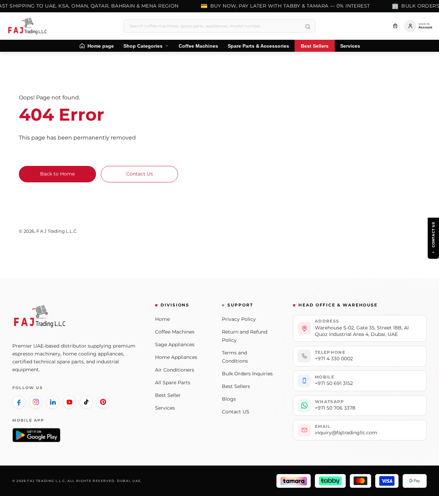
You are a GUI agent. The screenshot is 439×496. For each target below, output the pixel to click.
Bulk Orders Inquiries (247, 374)
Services (165, 408)
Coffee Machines (174, 332)
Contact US (235, 412)
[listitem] (18, 402)
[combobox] (219, 26)
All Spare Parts (172, 382)
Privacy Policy (239, 319)
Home (162, 319)
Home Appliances (176, 357)
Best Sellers (236, 386)
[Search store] (307, 27)
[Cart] (395, 26)
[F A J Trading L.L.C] (29, 26)
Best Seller (168, 395)
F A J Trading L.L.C (56, 231)
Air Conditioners (174, 370)
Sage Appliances (174, 344)
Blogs (229, 399)
